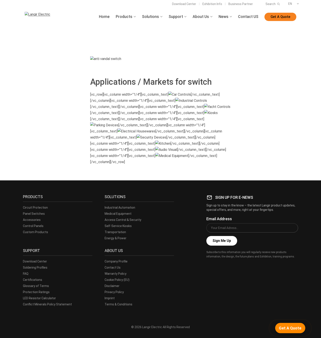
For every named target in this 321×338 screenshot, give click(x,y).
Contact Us (113, 267)
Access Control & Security (123, 220)
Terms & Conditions (118, 304)
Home (104, 17)
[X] (219, 266)
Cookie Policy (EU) (117, 280)
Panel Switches (34, 213)
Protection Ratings (36, 292)
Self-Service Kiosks (118, 226)
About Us (201, 17)
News (223, 17)
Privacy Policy (114, 292)
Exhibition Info (212, 3)
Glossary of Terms (36, 286)
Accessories (32, 220)
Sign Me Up (221, 241)
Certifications (32, 280)
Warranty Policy (115, 273)
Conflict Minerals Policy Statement (47, 304)
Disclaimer (112, 286)
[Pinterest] (238, 266)
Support (176, 17)
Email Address (219, 219)
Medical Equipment (118, 213)
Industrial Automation (120, 207)
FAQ (25, 273)
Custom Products (35, 232)
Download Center (184, 3)
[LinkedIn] (229, 266)
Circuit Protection (35, 207)
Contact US (248, 17)
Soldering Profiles (35, 267)
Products (124, 17)
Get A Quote (280, 17)
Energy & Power (115, 238)
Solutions (150, 17)
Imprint (110, 298)
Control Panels (33, 226)
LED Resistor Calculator (39, 298)
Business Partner (240, 3)
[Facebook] (209, 266)
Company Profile (116, 261)
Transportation (115, 232)
